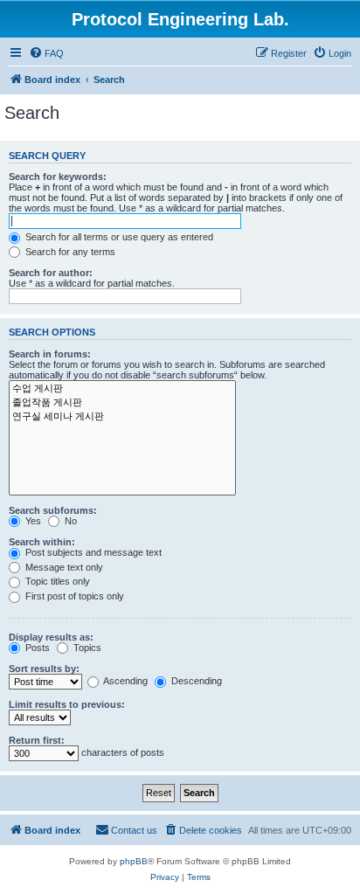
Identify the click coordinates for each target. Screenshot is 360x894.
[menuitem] (46, 53)
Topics (86, 647)
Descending (195, 681)
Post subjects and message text (92, 552)
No (69, 521)
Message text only (63, 567)
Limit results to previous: (67, 704)
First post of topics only (73, 596)
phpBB (134, 861)
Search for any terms (69, 251)
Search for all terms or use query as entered (118, 237)
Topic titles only (56, 581)
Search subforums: (53, 510)
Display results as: (51, 637)
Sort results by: (44, 668)
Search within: (42, 542)
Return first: (37, 740)
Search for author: (51, 272)
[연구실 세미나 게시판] (122, 417)
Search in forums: (50, 354)
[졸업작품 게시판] (122, 403)
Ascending (124, 681)
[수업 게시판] (122, 389)
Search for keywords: (58, 176)
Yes (32, 521)
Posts (36, 647)
